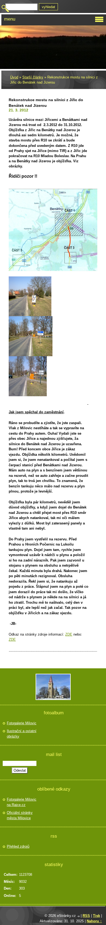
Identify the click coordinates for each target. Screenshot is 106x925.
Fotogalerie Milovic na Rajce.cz (21, 802)
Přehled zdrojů (18, 846)
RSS (86, 916)
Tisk (96, 916)
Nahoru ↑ (94, 921)
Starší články (32, 77)
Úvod (14, 77)
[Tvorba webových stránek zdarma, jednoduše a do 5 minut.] (79, 916)
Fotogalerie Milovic (21, 723)
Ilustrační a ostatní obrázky (21, 733)
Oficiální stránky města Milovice (20, 815)
